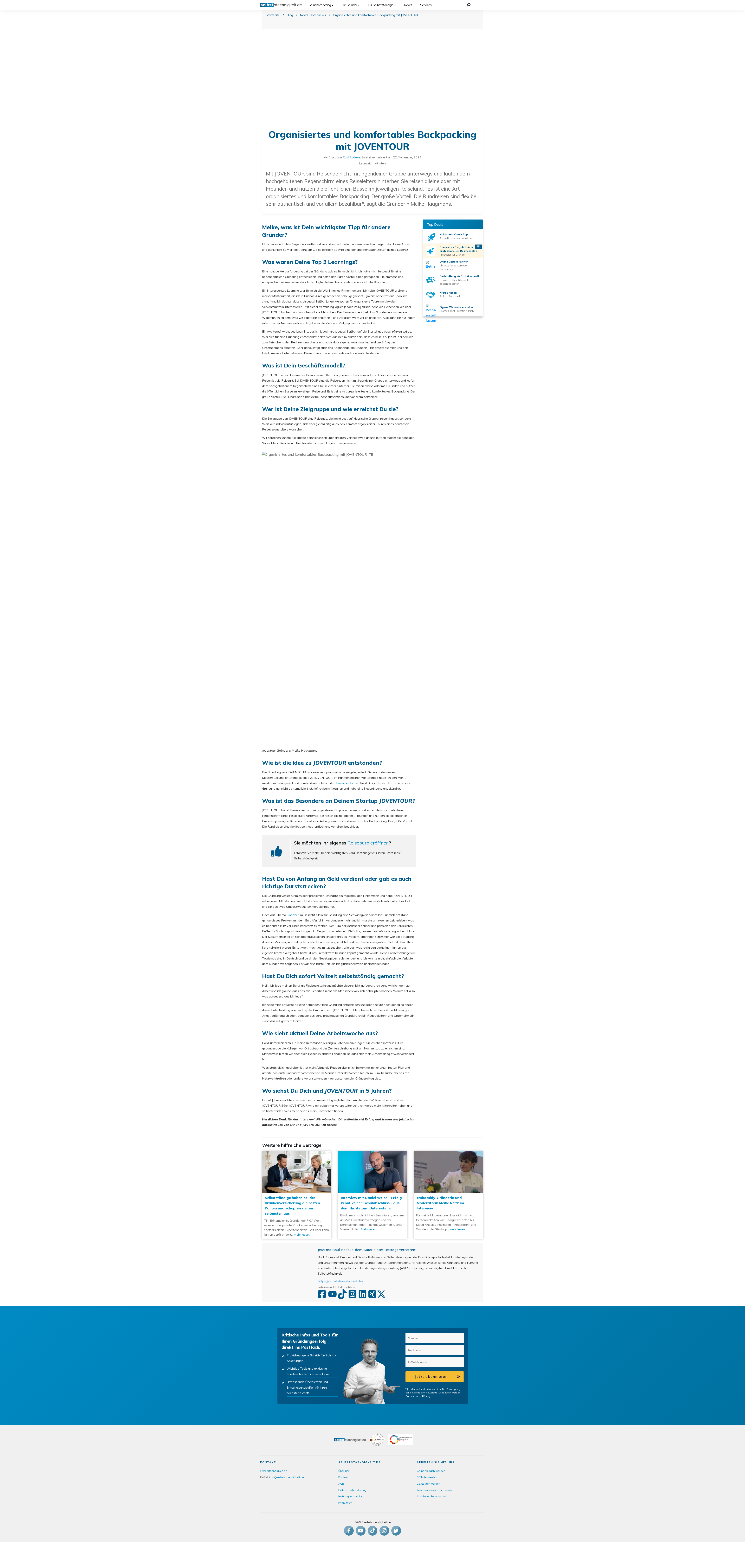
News (408, 5)
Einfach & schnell (450, 296)
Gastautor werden (428, 1483)
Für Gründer (349, 5)
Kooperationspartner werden (435, 1490)
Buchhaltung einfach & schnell (459, 276)
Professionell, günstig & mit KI (457, 310)
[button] (458, 1338)
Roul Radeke (351, 157)
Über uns (344, 1471)
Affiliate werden (427, 1477)
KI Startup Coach (451, 234)
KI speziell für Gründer (453, 254)
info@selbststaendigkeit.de (286, 1477)
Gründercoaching (320, 5)
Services (426, 5)
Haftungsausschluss (351, 1496)
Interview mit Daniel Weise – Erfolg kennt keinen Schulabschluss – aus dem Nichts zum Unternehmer (372, 1195)
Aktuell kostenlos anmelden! (456, 238)
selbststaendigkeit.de (273, 1471)
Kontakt (343, 1477)
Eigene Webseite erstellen (457, 307)
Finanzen (293, 915)
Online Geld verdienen (454, 261)
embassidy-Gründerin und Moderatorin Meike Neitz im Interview (448, 1195)
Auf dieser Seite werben (432, 1496)
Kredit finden (448, 292)
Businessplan (345, 783)
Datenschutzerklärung (418, 1396)
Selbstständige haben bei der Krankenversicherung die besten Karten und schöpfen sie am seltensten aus (296, 1195)
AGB (341, 1483)
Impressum (345, 1503)
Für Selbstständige (380, 5)
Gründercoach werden (431, 1471)
